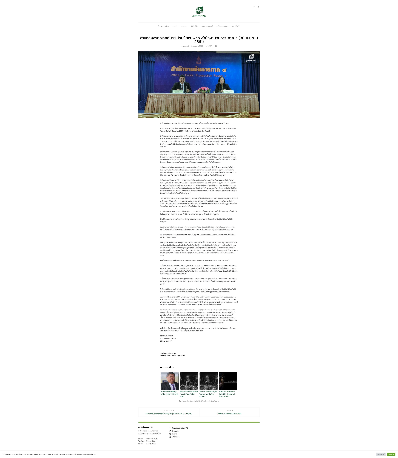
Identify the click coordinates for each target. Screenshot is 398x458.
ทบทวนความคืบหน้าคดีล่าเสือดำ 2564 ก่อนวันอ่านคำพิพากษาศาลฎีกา (227, 394)
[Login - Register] (258, 7)
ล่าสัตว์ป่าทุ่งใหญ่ (200, 401)
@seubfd (175, 431)
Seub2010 (175, 437)
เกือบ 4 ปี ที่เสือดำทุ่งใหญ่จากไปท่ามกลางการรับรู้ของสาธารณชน (208, 394)
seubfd (174, 434)
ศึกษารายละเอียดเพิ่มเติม (87, 454)
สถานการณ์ (185, 46)
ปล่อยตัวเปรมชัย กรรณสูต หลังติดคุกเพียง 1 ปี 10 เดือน (169, 393)
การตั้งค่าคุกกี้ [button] (381, 454)
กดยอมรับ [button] (391, 454)
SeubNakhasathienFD (180, 428)
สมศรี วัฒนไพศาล (213, 401)
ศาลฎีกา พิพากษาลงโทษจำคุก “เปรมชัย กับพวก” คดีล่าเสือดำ (189, 394)
